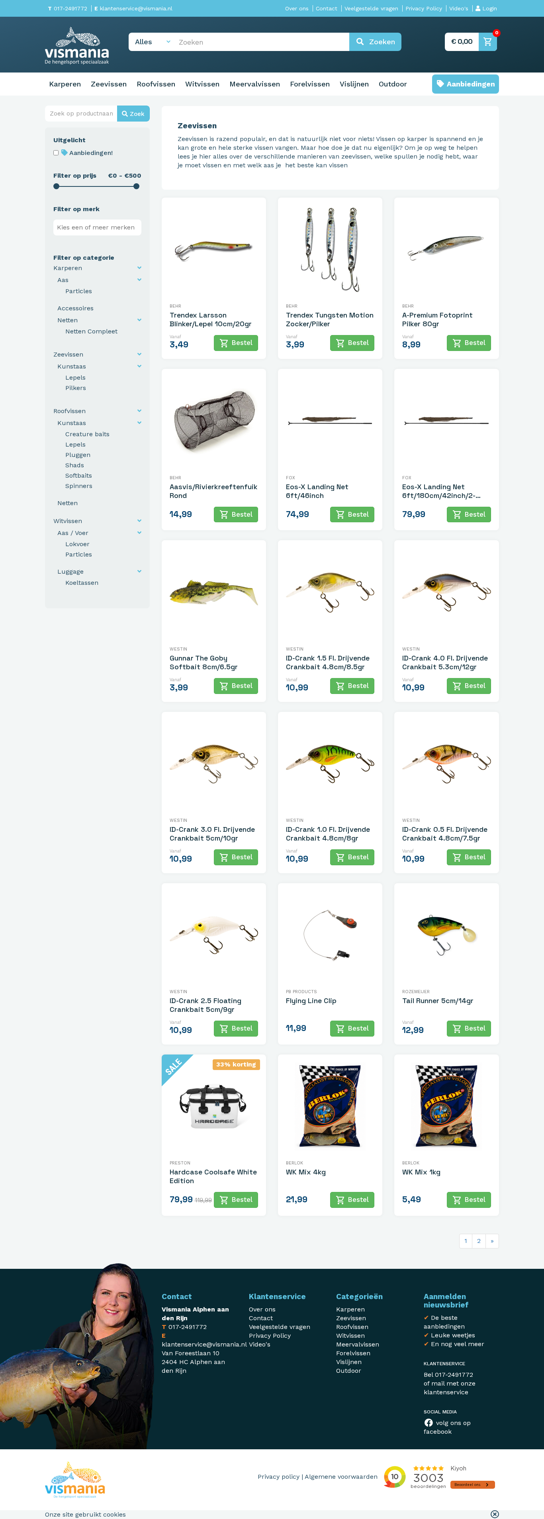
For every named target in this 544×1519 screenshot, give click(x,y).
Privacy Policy (423, 8)
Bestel (235, 343)
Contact (326, 8)
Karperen (65, 84)
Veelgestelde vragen (371, 8)
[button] (495, 1514)
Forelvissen (310, 84)
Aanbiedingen (470, 84)
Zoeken (379, 41)
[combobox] (97, 227)
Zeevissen (109, 84)
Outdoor (393, 84)
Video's (458, 8)
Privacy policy (278, 1476)
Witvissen (202, 84)
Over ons (297, 8)
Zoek (136, 114)
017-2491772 (67, 8)
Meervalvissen (254, 84)
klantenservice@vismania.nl (133, 8)
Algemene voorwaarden (341, 1476)
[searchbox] (99, 227)
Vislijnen (354, 84)
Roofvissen (156, 84)
